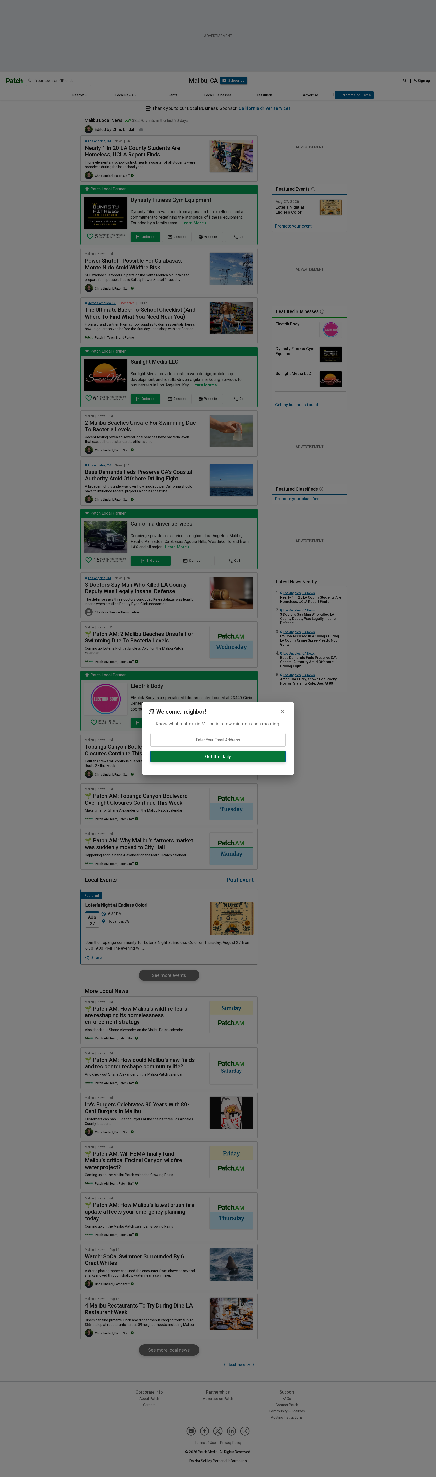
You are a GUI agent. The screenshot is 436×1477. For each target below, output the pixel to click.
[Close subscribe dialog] (283, 711)
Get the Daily (218, 756)
